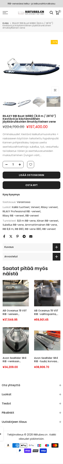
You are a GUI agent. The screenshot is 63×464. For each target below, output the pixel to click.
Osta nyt (31, 185)
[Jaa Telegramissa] (24, 236)
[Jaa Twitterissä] (10, 236)
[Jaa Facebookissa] (4, 236)
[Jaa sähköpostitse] (30, 236)
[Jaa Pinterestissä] (17, 236)
